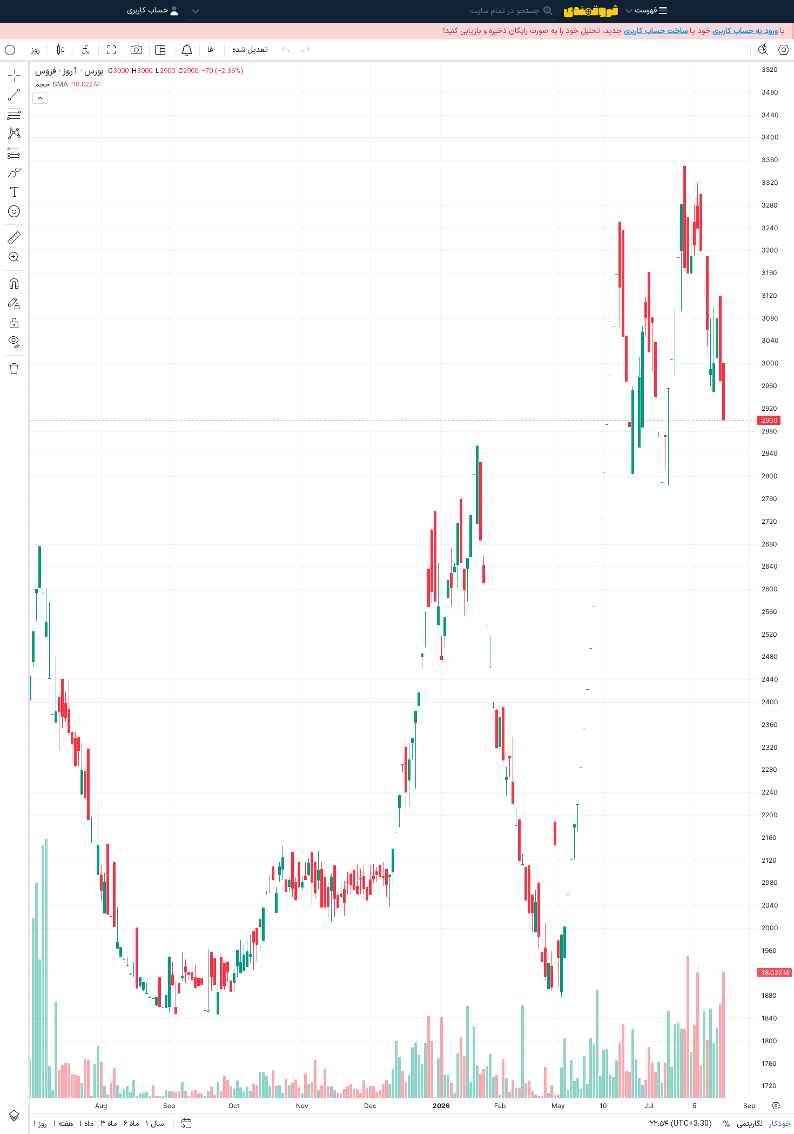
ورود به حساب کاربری (745, 31)
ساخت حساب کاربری (656, 31)
